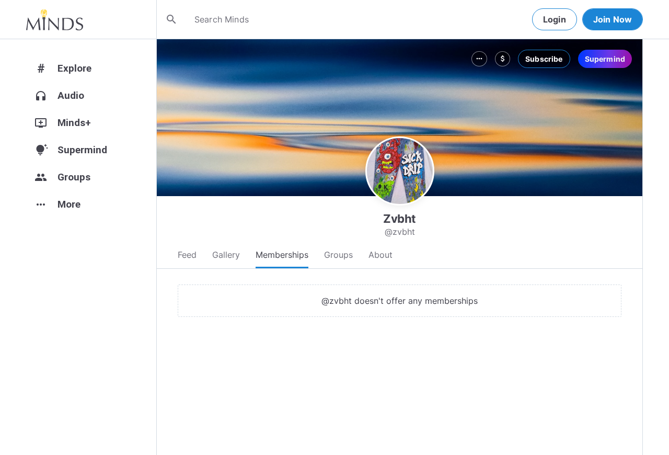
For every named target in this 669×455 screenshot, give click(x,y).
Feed (187, 254)
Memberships (282, 254)
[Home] (54, 19)
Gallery (226, 254)
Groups (338, 254)
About (380, 254)
